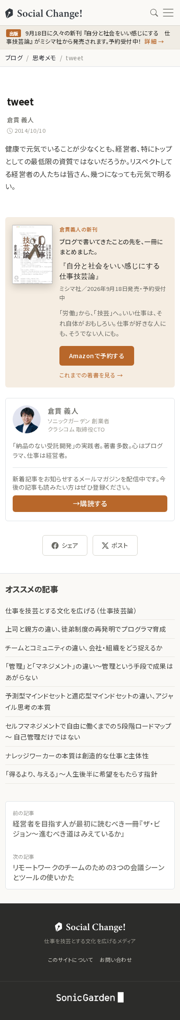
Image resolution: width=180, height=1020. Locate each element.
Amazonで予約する (97, 355)
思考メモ (44, 57)
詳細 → (154, 41)
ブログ (14, 57)
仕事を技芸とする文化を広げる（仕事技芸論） (71, 610)
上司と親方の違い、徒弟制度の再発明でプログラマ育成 (85, 628)
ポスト (119, 545)
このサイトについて (70, 959)
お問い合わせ (116, 959)
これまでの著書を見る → (91, 375)
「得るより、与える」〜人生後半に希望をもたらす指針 (81, 773)
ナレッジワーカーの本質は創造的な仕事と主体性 (77, 755)
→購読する (90, 503)
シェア (70, 545)
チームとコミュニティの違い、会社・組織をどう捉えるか (84, 647)
